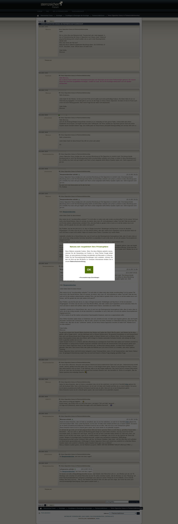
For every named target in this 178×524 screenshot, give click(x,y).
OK (89, 269)
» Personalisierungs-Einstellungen (89, 277)
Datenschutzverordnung (77, 261)
